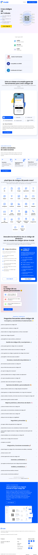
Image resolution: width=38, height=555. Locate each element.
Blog (18, 541)
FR (3, 534)
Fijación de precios (19, 544)
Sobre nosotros (20, 546)
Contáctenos (19, 548)
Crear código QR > (7, 132)
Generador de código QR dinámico (5, 542)
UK (2, 534)
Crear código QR (32, 2)
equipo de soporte (24, 478)
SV (6, 534)
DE (7, 534)
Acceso (24, 2)
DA (16, 534)
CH (11, 534)
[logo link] (4, 2)
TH (10, 534)
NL (15, 534)
